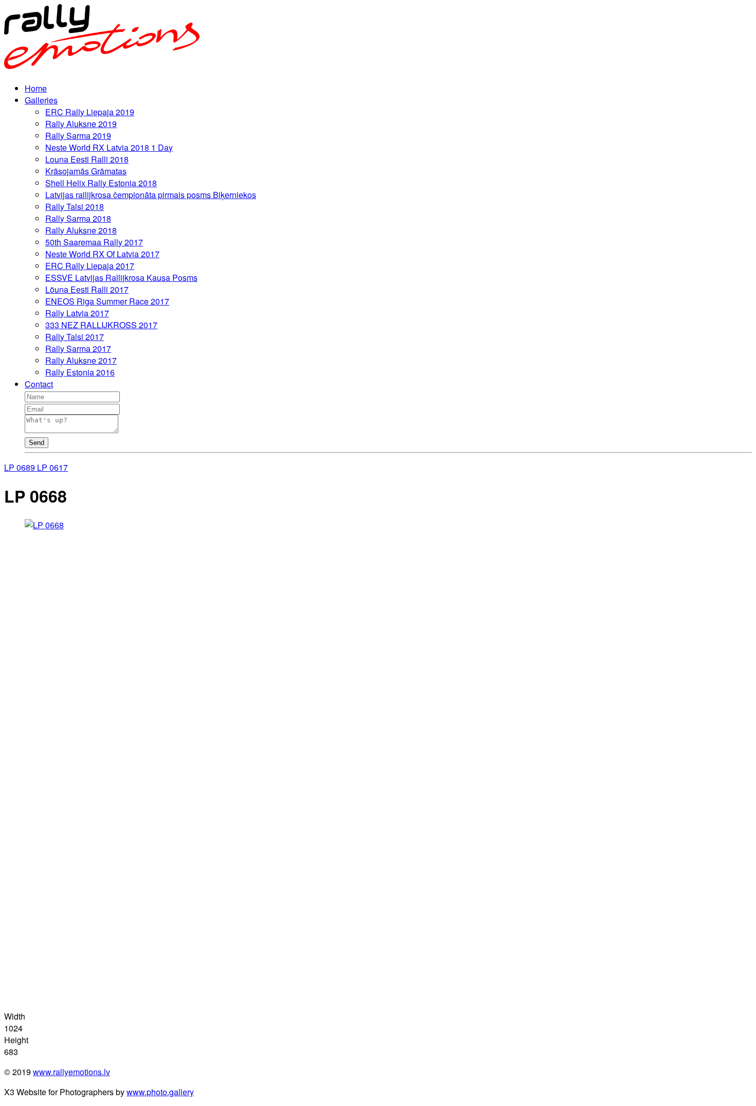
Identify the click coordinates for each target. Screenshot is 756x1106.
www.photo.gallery (160, 1092)
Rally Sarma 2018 (78, 218)
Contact (39, 384)
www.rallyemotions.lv (71, 1072)
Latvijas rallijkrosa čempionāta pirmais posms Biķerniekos (150, 195)
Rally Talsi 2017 (74, 337)
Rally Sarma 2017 (78, 348)
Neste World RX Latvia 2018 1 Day (109, 147)
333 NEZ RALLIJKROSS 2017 (101, 325)
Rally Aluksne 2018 (81, 230)
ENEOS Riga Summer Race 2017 (107, 301)
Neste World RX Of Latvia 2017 (102, 254)
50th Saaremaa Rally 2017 (94, 242)
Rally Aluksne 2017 (81, 360)
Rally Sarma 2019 (78, 135)
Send (36, 443)
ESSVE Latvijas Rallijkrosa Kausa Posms (121, 277)
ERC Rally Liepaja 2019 (89, 112)
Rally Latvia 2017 (77, 313)
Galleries (41, 100)
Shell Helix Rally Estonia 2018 (101, 183)
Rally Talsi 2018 (74, 206)
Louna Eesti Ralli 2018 (87, 159)
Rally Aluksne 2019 (81, 124)
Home (36, 88)
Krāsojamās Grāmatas (86, 171)
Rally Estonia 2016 (80, 372)
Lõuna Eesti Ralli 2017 (87, 289)
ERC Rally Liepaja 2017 (89, 266)
